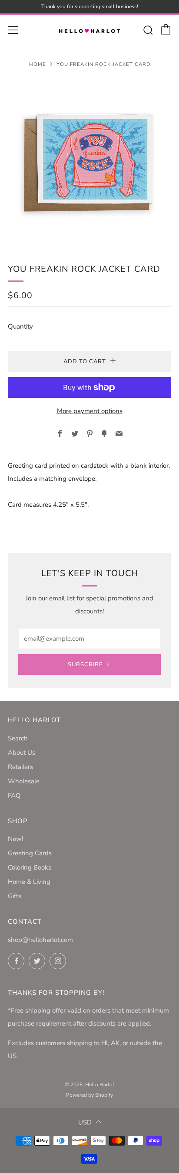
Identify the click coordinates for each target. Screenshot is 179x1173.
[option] (89, 159)
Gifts (14, 896)
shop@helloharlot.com (40, 939)
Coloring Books (29, 867)
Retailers (20, 766)
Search (18, 738)
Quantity (20, 326)
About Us (21, 752)
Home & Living (29, 881)
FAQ (14, 795)
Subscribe (85, 664)
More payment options (90, 411)
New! (15, 838)
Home (37, 64)
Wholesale (24, 781)
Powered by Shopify (89, 1095)
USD (85, 1122)
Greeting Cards (30, 853)
